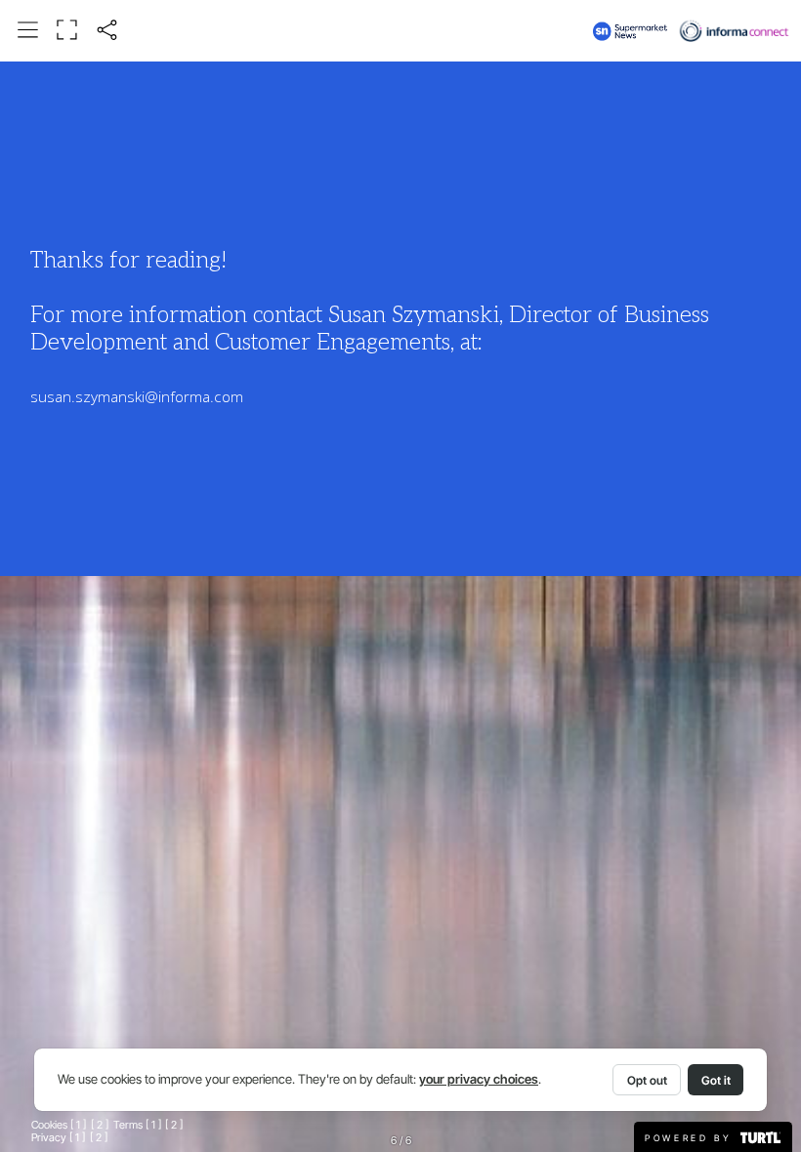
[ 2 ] (99, 1125)
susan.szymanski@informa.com (136, 397)
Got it (716, 1080)
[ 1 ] (78, 1125)
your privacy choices (478, 1079)
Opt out (647, 1080)
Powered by (691, 1137)
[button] (28, 30)
